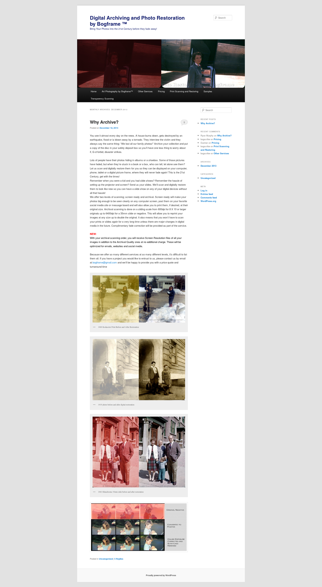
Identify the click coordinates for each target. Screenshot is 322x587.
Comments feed (209, 197)
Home (93, 91)
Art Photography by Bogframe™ (117, 91)
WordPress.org (208, 201)
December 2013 (208, 165)
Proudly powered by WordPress (161, 575)
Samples (208, 91)
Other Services (145, 91)
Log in (204, 190)
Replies (118, 558)
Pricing (161, 91)
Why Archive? (104, 122)
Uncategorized (106, 558)
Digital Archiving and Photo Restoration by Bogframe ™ (137, 20)
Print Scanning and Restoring (184, 91)
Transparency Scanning (102, 98)
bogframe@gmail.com (105, 262)
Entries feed (207, 194)
